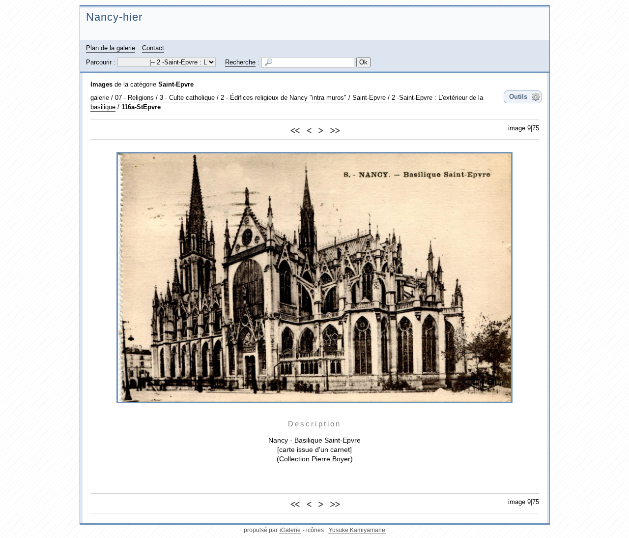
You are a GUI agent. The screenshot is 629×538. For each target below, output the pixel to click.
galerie (99, 97)
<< (295, 129)
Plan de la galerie (110, 48)
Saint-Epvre (176, 84)
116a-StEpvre (141, 107)
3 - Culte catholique (187, 97)
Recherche (240, 62)
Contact (153, 48)
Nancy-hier (114, 17)
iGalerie (290, 530)
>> (335, 129)
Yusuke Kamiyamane (357, 530)
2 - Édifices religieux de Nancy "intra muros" (283, 97)
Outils (518, 96)
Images (101, 84)
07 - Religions (134, 97)
